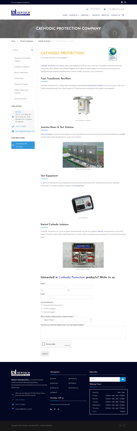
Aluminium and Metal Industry (22, 59)
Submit (45, 353)
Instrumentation (20, 98)
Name (43, 284)
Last (68, 290)
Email (43, 294)
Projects (96, 15)
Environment (19, 78)
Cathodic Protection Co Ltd (51, 65)
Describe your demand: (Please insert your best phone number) (63, 325)
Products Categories (26, 41)
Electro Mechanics (21, 72)
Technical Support (49, 308)
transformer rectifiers (95, 85)
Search (54, 392)
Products (73, 15)
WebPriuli (49, 425)
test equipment (78, 185)
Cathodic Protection (44, 41)
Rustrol (100, 231)
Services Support (49, 312)
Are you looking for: (47, 302)
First (42, 290)
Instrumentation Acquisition (53, 305)
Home (65, 15)
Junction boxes (46, 134)
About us (105, 15)
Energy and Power (21, 84)
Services (84, 15)
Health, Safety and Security (21, 91)
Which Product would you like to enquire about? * (58, 316)
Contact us (115, 15)
